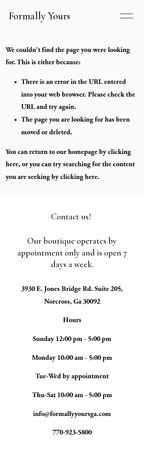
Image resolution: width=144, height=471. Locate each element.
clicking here (79, 177)
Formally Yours (39, 16)
